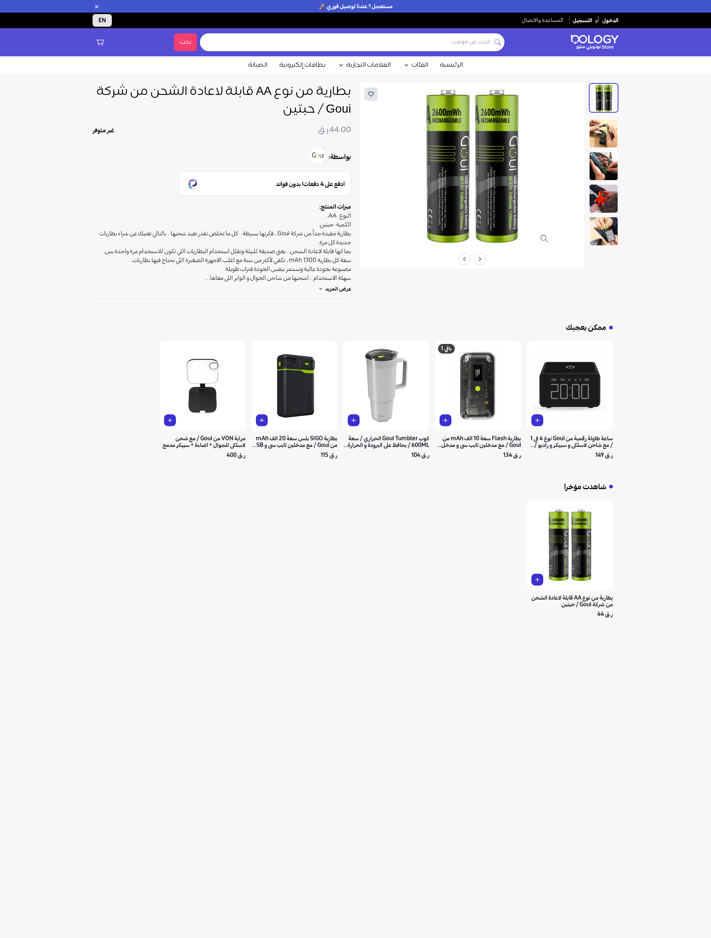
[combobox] (345, 42)
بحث (185, 42)
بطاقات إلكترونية (302, 65)
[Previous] (480, 259)
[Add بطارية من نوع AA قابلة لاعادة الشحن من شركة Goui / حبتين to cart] (537, 580)
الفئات (419, 65)
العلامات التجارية (368, 65)
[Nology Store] (594, 42)
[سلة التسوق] (100, 42)
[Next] (464, 259)
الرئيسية (451, 65)
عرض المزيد (338, 288)
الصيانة (257, 65)
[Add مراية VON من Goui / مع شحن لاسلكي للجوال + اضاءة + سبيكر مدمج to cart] (170, 420)
